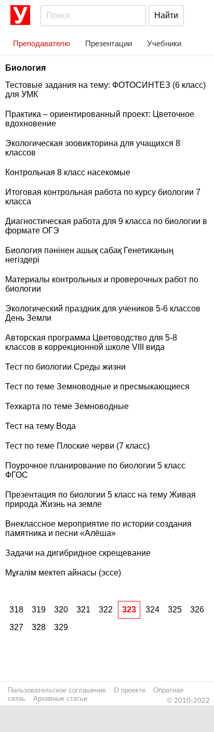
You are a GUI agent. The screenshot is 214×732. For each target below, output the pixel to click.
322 (106, 609)
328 (39, 627)
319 (39, 609)
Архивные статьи (60, 698)
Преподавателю (41, 43)
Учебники (164, 43)
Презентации (108, 43)
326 (197, 609)
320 (61, 609)
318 (16, 609)
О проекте (129, 690)
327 (16, 627)
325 (175, 609)
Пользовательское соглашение (57, 690)
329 (61, 627)
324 (152, 609)
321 (83, 609)
